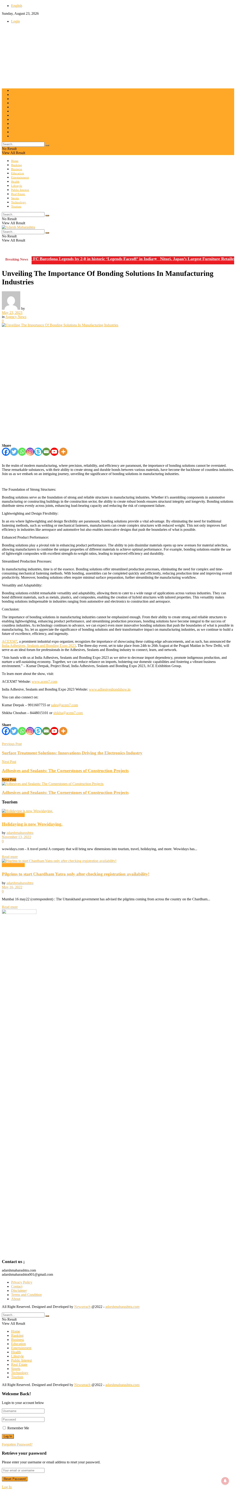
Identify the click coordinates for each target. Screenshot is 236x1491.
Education (17, 103)
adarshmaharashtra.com (122, 1307)
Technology (18, 132)
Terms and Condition (26, 1295)
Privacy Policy (21, 1282)
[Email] (46, 452)
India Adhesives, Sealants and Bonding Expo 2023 (39, 646)
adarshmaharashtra (19, 833)
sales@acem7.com (64, 705)
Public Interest (20, 119)
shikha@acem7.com (68, 713)
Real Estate (18, 123)
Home (14, 90)
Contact (16, 1286)
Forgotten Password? (17, 1444)
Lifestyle (16, 115)
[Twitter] (14, 452)
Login (15, 21)
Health (15, 111)
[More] (63, 452)
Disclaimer (19, 1291)
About (15, 1299)
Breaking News (13, 815)
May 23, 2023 (12, 313)
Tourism (16, 136)
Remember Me (18, 1428)
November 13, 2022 (16, 837)
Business (16, 99)
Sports (15, 128)
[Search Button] (47, 145)
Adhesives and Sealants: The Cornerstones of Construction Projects (65, 792)
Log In (7, 1487)
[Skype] (38, 452)
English (16, 6)
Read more (10, 857)
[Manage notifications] (225, 1481)
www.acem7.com (44, 681)
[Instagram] (30, 452)
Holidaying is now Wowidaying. (32, 824)
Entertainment (20, 107)
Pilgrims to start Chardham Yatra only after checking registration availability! (75, 874)
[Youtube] (54, 452)
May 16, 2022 (12, 887)
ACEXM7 (9, 641)
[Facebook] (6, 452)
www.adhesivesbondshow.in (109, 689)
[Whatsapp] (22, 452)
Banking (16, 94)
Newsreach (82, 1307)
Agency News (15, 317)
